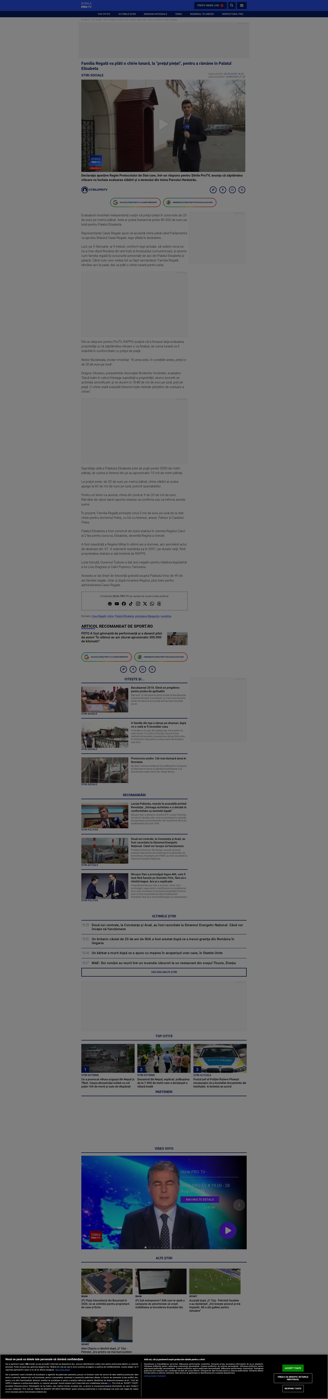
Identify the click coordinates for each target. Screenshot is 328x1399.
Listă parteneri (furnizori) (155, 1376)
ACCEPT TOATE (293, 1368)
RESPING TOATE (293, 1388)
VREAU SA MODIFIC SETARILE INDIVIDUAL (293, 1378)
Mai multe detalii (62, 1370)
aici (109, 1383)
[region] (164, 1376)
